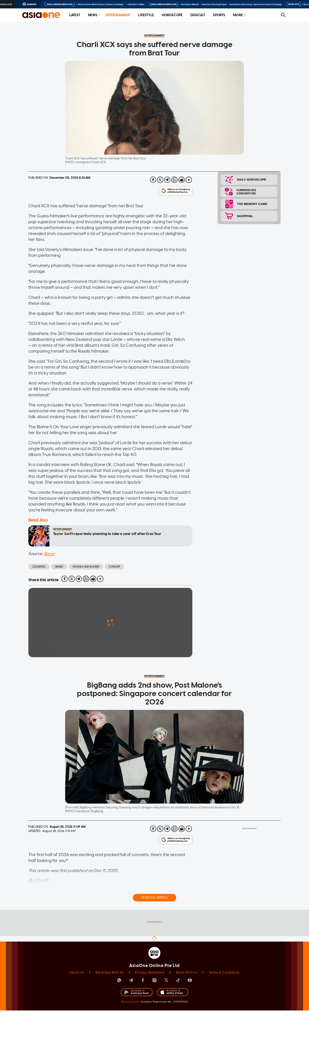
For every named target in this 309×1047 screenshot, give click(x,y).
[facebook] (153, 180)
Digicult (197, 15)
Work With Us (186, 972)
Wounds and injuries (86, 566)
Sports (219, 15)
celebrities (39, 566)
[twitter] (160, 180)
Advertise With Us (109, 972)
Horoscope (172, 15)
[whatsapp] (174, 180)
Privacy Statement (150, 972)
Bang (49, 553)
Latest (74, 15)
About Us (77, 972)
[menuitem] (74, 15)
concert (114, 566)
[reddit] (181, 180)
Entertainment (118, 15)
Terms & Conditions (224, 972)
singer (59, 566)
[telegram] (167, 180)
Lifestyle (146, 15)
